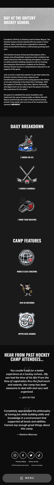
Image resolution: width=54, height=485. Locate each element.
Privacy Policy (21, 462)
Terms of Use (33, 462)
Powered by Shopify (36, 465)
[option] (27, 19)
